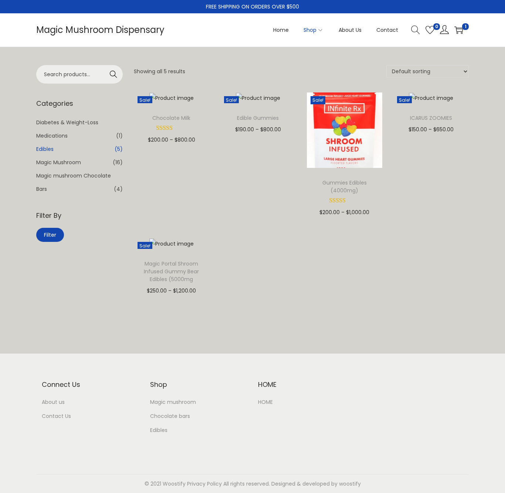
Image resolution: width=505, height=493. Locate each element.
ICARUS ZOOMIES (431, 118)
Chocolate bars (170, 416)
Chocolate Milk (171, 118)
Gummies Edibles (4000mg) (344, 186)
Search (114, 74)
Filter (50, 235)
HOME (265, 402)
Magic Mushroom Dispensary (100, 30)
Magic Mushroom (58, 162)
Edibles (45, 149)
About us (53, 402)
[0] (430, 30)
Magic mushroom (173, 402)
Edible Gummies (258, 118)
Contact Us (56, 416)
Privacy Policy (204, 483)
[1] (458, 30)
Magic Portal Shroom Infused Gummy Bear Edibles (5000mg (171, 271)
